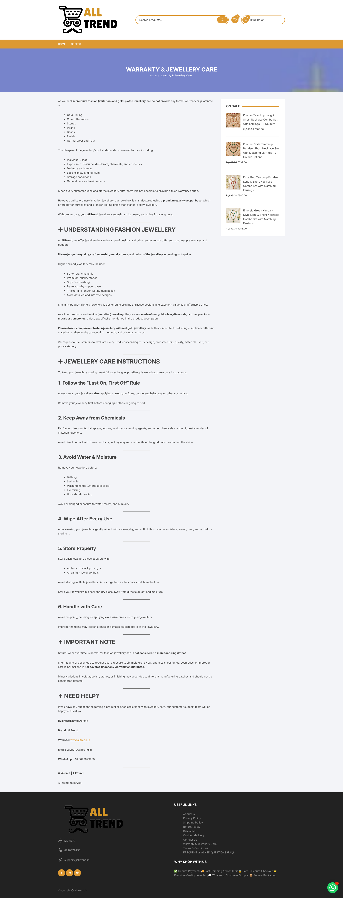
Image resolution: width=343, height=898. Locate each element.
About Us (189, 814)
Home (62, 43)
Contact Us (190, 839)
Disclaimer (190, 831)
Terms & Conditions (195, 848)
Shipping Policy (193, 822)
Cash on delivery (193, 835)
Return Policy (191, 826)
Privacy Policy (192, 818)
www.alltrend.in (80, 740)
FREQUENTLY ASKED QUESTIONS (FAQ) (208, 852)
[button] (332, 887)
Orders (76, 43)
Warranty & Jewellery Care (200, 844)
